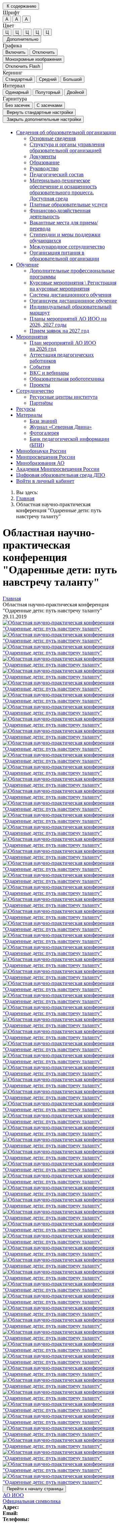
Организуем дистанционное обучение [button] (73, 301)
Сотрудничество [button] (35, 391)
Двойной (75, 92)
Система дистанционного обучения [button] (70, 295)
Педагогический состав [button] (57, 174)
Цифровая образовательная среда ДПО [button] (60, 475)
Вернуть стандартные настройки (39, 112)
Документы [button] (43, 156)
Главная (25, 498)
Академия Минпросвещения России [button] (57, 469)
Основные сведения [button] (53, 138)
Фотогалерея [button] (44, 433)
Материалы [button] (29, 415)
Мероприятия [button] (31, 337)
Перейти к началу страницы (34, 1488)
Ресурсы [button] (25, 409)
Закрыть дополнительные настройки (43, 119)
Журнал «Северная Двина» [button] (61, 427)
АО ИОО (13, 1495)
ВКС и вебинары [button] (49, 373)
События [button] (40, 367)
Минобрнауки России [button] (41, 451)
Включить (15, 52)
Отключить (43, 52)
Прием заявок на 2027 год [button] (59, 331)
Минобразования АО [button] (40, 463)
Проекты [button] (40, 385)
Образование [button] (44, 162)
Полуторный (47, 92)
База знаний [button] (43, 421)
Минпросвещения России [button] (45, 457)
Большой (72, 79)
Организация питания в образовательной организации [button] (64, 255)
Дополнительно (21, 39)
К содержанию (20, 6)
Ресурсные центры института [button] (63, 397)
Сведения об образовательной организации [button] (66, 132)
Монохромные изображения (33, 59)
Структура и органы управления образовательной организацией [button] (67, 147)
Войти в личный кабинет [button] (45, 481)
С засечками (49, 105)
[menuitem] (67, 196)
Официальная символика (32, 1501)
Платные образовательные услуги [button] (69, 204)
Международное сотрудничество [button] (67, 246)
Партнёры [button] (41, 403)
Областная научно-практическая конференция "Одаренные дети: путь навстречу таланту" (58, 510)
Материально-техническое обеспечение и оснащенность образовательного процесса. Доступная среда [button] (63, 189)
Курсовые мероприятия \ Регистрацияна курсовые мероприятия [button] (73, 286)
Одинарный (17, 92)
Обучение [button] (27, 264)
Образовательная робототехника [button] (67, 379)
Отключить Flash (22, 66)
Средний (47, 79)
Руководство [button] (44, 168)
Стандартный (18, 79)
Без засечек (17, 105)
